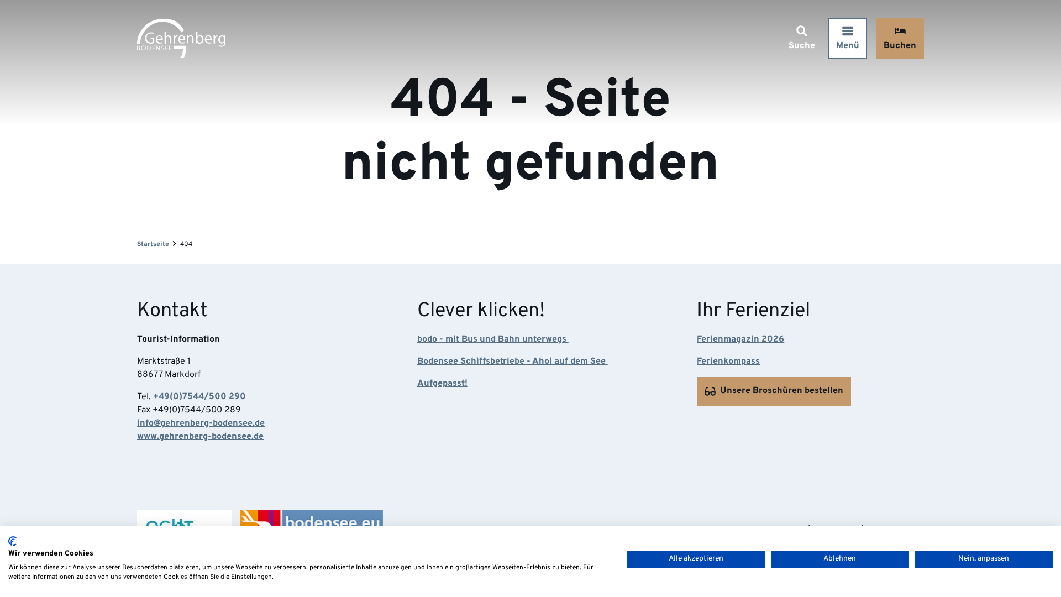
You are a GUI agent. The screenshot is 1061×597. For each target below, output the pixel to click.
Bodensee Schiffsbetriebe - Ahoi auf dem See (512, 361)
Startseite (153, 244)
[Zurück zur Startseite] (181, 38)
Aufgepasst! (442, 383)
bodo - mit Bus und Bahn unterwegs (493, 339)
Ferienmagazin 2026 (740, 339)
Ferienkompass (728, 361)
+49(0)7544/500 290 (199, 396)
